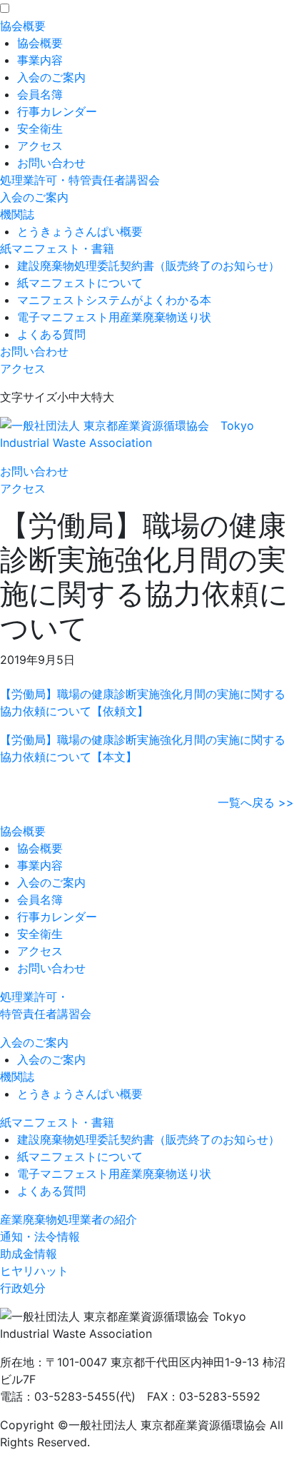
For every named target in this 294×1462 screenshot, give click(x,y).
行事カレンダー (57, 111)
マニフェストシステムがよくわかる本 (114, 300)
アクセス (40, 145)
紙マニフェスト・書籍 (57, 248)
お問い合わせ (51, 163)
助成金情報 (28, 1253)
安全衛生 (40, 128)
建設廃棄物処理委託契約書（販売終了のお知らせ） (148, 265)
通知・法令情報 (40, 1236)
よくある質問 (51, 334)
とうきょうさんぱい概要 (80, 231)
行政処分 (23, 1288)
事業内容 (40, 60)
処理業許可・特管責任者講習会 (80, 180)
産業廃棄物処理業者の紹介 (68, 1219)
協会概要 (23, 26)
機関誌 (17, 214)
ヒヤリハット (34, 1271)
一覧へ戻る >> (256, 802)
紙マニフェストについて (80, 283)
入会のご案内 (51, 77)
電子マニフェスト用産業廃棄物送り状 (114, 317)
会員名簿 (40, 94)
